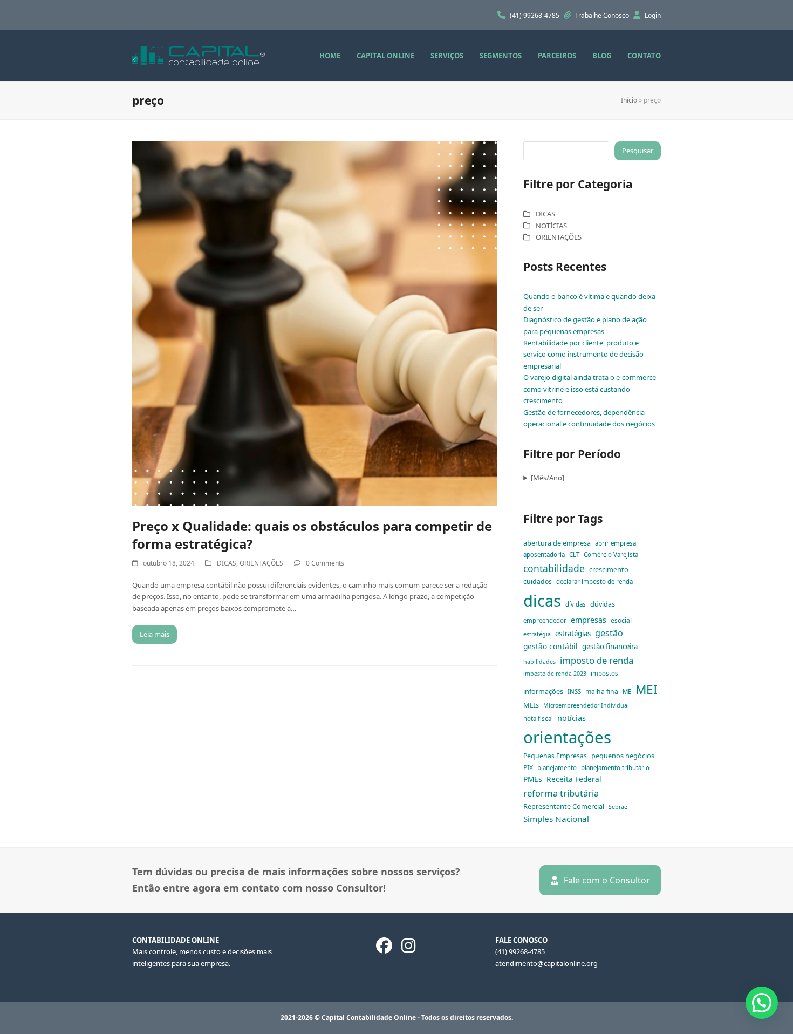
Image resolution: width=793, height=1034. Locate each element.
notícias (571, 717)
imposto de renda (596, 660)
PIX (528, 767)
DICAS (226, 563)
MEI (646, 689)
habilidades (539, 661)
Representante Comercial (563, 806)
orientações (567, 737)
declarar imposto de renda (594, 581)
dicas (542, 600)
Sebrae (618, 807)
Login (653, 15)
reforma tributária (561, 793)
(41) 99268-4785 (535, 15)
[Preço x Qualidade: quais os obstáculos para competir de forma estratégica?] (314, 323)
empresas (588, 620)
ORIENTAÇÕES (261, 563)
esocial (621, 620)
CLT (574, 554)
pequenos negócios (622, 755)
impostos (604, 673)
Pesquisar (637, 150)
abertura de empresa (557, 543)
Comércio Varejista (611, 554)
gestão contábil (550, 646)
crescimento (608, 569)
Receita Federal (573, 779)
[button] (762, 1003)
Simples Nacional (556, 818)
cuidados (537, 581)
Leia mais (154, 634)
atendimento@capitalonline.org (546, 963)
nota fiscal (538, 719)
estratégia (537, 634)
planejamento (557, 768)
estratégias (573, 633)
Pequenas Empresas (555, 755)
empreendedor (544, 620)
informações (543, 691)
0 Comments (325, 563)
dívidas (575, 604)
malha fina (601, 691)
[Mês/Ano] (547, 477)
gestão (609, 633)
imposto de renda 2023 (554, 673)
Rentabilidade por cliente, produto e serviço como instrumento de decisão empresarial (583, 354)
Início (629, 100)
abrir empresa (615, 543)
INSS (574, 692)
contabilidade (554, 568)
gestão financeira (610, 646)
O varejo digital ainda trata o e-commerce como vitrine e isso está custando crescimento (589, 388)
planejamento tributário (615, 768)
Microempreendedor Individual (586, 705)
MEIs (531, 705)
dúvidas (602, 604)
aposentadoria (544, 554)
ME (627, 692)
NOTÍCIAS (551, 225)
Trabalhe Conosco (603, 15)
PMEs (532, 779)
